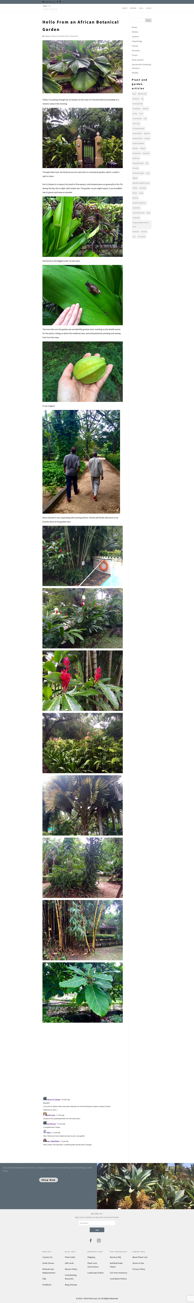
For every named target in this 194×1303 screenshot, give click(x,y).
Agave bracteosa (142, 94)
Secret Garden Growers (138, 213)
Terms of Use (138, 1263)
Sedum (148, 213)
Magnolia (135, 178)
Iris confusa (136, 168)
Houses (135, 46)
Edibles (135, 32)
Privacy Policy (138, 1269)
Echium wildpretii (137, 133)
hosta (147, 163)
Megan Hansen (51, 36)
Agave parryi (136, 98)
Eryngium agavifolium (138, 143)
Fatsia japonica (137, 153)
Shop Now (49, 1179)
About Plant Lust (140, 1257)
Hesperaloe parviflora (138, 163)
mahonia (135, 188)
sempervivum (136, 217)
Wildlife (135, 72)
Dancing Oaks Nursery (138, 128)
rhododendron (136, 208)
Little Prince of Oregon (138, 173)
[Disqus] (82, 1064)
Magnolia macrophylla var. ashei (141, 183)
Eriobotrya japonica (138, 138)
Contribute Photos (118, 1278)
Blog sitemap (71, 1284)
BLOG (149, 8)
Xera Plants (144, 231)
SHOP (125, 8)
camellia (135, 113)
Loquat (148, 173)
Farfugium (142, 148)
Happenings (137, 41)
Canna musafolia (137, 118)
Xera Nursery (136, 231)
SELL (141, 8)
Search (148, 20)
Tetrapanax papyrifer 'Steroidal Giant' (141, 224)
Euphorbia (135, 148)
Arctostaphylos (136, 108)
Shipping (91, 1257)
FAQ (44, 1278)
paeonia (141, 193)
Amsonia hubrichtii (138, 103)
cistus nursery (136, 123)
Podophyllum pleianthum (139, 203)
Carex (145, 118)
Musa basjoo (143, 188)
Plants (134, 55)
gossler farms (136, 158)
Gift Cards (69, 1263)
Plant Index (70, 1257)
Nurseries (136, 50)
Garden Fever (146, 153)
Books (134, 27)
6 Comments (72, 36)
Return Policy (71, 1269)
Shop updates (138, 59)
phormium (135, 198)
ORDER (133, 8)
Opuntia (135, 193)
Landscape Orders (95, 1272)
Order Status (48, 1263)
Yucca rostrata (141, 236)
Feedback (46, 1284)
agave (134, 94)
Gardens (62, 36)
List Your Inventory (118, 1272)
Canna (141, 113)
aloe (142, 98)
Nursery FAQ (115, 1257)
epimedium (147, 133)
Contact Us (47, 1257)
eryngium (147, 138)
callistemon (145, 108)
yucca (134, 236)
